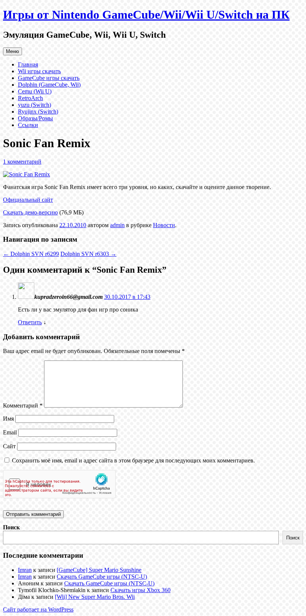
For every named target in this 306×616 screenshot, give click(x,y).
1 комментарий (22, 161)
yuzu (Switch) (34, 105)
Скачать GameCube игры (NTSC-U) (102, 576)
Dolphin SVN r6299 (31, 254)
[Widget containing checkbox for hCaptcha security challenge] (59, 484)
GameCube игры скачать (48, 78)
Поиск (11, 527)
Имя (8, 418)
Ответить (30, 322)
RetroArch (30, 98)
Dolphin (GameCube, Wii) (49, 84)
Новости (164, 225)
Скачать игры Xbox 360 (140, 590)
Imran (25, 570)
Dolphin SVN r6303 (88, 254)
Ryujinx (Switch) (38, 111)
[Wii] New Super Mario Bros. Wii (95, 597)
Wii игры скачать (39, 71)
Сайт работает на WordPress (38, 609)
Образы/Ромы (35, 118)
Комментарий (23, 405)
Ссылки (28, 125)
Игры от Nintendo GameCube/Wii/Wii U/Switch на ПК (146, 14)
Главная (28, 64)
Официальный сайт (28, 199)
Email (10, 432)
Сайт (9, 446)
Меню (12, 51)
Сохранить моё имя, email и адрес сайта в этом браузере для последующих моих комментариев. (133, 460)
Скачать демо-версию (30, 212)
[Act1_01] (26, 174)
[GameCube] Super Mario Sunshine (99, 570)
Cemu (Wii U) (34, 91)
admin (117, 225)
